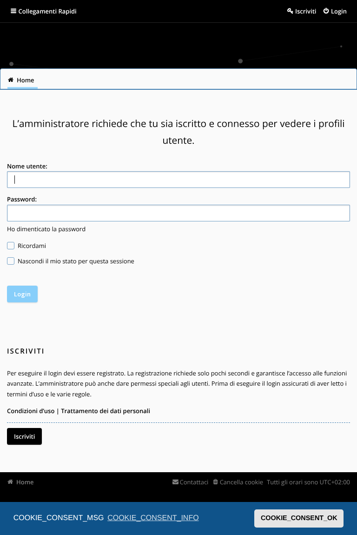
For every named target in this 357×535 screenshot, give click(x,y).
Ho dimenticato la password (46, 229)
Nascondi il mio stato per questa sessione (75, 261)
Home (25, 482)
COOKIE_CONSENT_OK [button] (299, 518)
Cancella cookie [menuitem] (241, 482)
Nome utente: (27, 166)
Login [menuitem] (339, 11)
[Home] (19, 42)
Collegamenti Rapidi (48, 11)
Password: (22, 199)
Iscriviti (24, 436)
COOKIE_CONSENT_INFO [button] (152, 518)
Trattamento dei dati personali (105, 411)
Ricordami (31, 245)
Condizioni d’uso (30, 411)
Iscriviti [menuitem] (305, 11)
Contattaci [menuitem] (194, 482)
